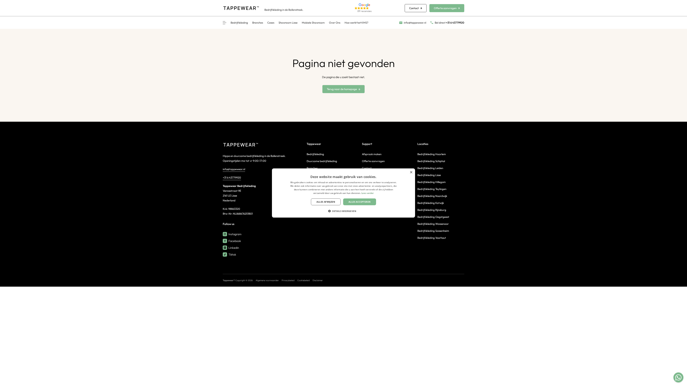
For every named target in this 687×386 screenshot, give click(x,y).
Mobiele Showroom (313, 22)
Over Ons (334, 22)
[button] (375, 8)
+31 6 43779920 (232, 177)
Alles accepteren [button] (360, 201)
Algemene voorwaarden (267, 280)
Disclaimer (318, 280)
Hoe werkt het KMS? (356, 22)
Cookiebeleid (303, 280)
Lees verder (367, 192)
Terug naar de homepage (342, 89)
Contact (414, 8)
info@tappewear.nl (234, 169)
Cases (270, 22)
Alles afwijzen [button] (325, 201)
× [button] (411, 172)
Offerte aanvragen (445, 8)
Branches (257, 22)
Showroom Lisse (288, 22)
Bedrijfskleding (239, 22)
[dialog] (343, 193)
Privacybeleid (288, 280)
